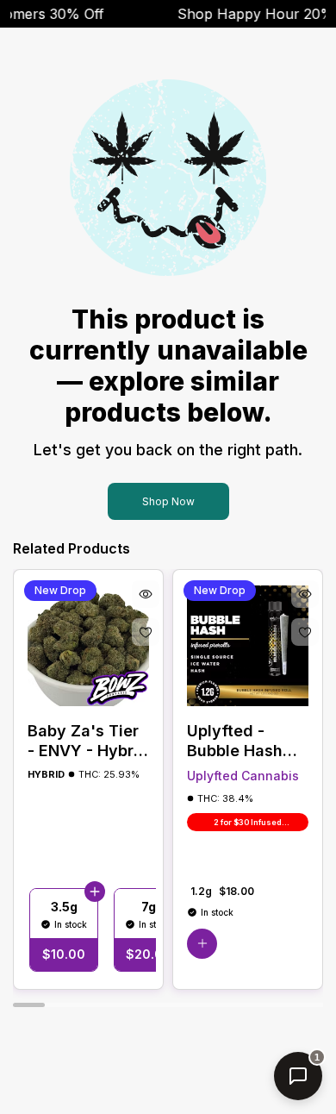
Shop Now (168, 501)
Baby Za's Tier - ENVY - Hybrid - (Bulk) (88, 741)
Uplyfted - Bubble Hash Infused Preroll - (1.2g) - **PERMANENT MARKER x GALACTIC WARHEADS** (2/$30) (245, 741)
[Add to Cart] (94, 891)
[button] (202, 944)
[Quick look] (145, 594)
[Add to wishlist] (145, 632)
